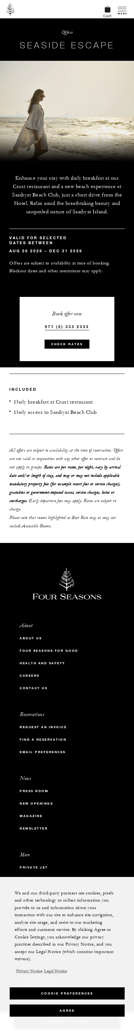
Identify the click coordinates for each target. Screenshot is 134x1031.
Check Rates (67, 344)
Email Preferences (43, 752)
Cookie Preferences (67, 993)
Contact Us (33, 688)
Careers (30, 676)
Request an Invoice (43, 727)
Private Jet (34, 867)
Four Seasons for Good (49, 651)
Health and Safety (42, 663)
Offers (67, 32)
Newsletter (34, 828)
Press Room (34, 791)
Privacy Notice (29, 971)
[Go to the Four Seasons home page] (10, 9)
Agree (67, 1011)
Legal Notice (55, 971)
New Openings (36, 803)
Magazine (31, 816)
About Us (31, 638)
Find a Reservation (43, 740)
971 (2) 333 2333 (67, 326)
